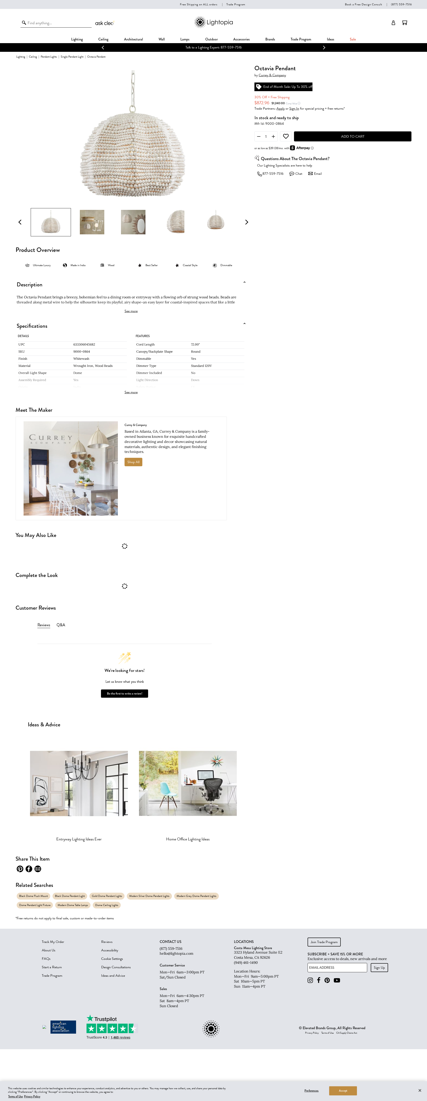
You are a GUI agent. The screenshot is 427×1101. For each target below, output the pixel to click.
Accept (343, 1091)
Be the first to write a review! (124, 693)
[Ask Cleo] (105, 22)
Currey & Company (272, 75)
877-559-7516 (273, 173)
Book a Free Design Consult (363, 4)
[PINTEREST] (327, 980)
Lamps (184, 39)
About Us (48, 950)
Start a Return (52, 967)
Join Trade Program (324, 942)
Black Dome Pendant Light (70, 896)
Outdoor (211, 39)
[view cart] (404, 22)
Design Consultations (116, 967)
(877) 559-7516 (401, 4)
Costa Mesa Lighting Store (253, 947)
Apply (280, 108)
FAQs (46, 958)
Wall (162, 39)
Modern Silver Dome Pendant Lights (149, 896)
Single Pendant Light (72, 56)
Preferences (311, 1091)
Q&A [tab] (60, 625)
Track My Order (53, 941)
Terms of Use (327, 1033)
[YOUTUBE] (337, 980)
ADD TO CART (353, 136)
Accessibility (109, 950)
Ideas (330, 39)
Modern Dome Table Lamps (73, 905)
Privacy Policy (312, 1033)
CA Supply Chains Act (346, 1033)
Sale (353, 39)
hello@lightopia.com (176, 953)
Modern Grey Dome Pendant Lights (196, 896)
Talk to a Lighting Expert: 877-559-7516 (213, 47)
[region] (213, 1091)
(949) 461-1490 (246, 962)
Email (318, 173)
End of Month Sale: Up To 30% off (287, 86)
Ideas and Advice (113, 975)
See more (131, 311)
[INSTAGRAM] (310, 980)
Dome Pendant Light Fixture (34, 905)
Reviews (107, 941)
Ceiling (103, 39)
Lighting (77, 39)
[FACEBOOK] (318, 980)
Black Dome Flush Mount (33, 896)
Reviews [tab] (43, 625)
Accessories (241, 39)
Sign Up (379, 967)
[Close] (420, 1090)
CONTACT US (170, 942)
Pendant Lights (49, 56)
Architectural (133, 39)
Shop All (133, 462)
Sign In (294, 108)
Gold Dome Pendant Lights (107, 896)
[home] (213, 27)
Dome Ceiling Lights (106, 905)
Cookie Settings (112, 958)
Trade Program (235, 4)
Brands (270, 39)
